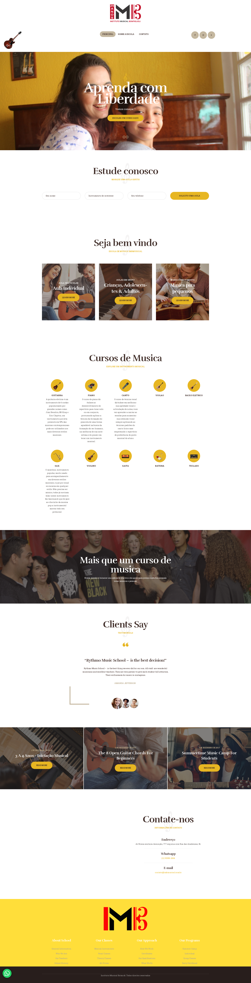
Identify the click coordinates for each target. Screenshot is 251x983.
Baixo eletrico (194, 395)
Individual (190, 953)
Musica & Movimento (182, 280)
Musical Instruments (104, 948)
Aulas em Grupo (125, 280)
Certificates (147, 953)
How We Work (146, 948)
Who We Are (61, 953)
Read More (41, 765)
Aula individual (68, 288)
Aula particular (68, 283)
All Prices (104, 963)
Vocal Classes (104, 953)
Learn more (68, 297)
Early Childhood (189, 963)
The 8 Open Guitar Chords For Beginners (125, 755)
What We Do (147, 963)
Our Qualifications (147, 958)
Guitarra (57, 395)
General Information (61, 948)
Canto (125, 395)
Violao (159, 395)
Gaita (125, 466)
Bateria (159, 466)
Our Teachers (61, 958)
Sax (57, 466)
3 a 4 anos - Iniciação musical (41, 755)
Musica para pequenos (182, 288)
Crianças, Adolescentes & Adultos (125, 288)
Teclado (194, 466)
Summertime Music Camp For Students (209, 755)
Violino (91, 466)
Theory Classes (104, 958)
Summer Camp (189, 948)
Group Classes (189, 958)
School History (61, 963)
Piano (91, 395)
